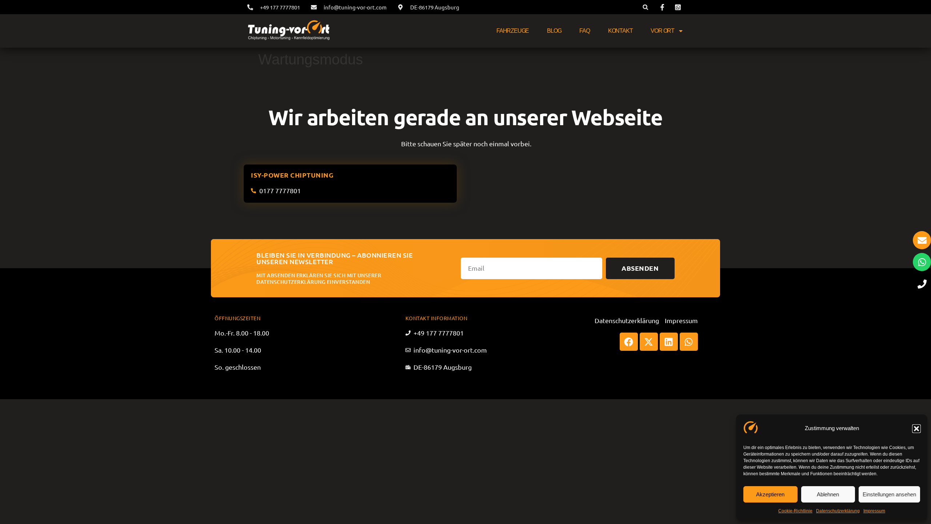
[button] (916, 428)
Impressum (874, 510)
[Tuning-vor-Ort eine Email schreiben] (922, 240)
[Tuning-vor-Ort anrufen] (922, 284)
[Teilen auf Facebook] (629, 342)
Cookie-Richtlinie (795, 510)
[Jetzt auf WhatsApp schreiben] (679, 7)
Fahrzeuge (512, 31)
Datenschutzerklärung (838, 510)
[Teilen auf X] (649, 342)
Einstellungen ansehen (889, 494)
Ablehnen (828, 494)
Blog (554, 31)
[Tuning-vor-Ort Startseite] (288, 31)
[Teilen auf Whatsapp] (689, 342)
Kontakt (620, 31)
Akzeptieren (770, 494)
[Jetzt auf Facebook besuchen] (663, 7)
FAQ (584, 31)
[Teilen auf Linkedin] (669, 342)
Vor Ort (662, 31)
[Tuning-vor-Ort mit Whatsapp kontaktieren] (922, 262)
